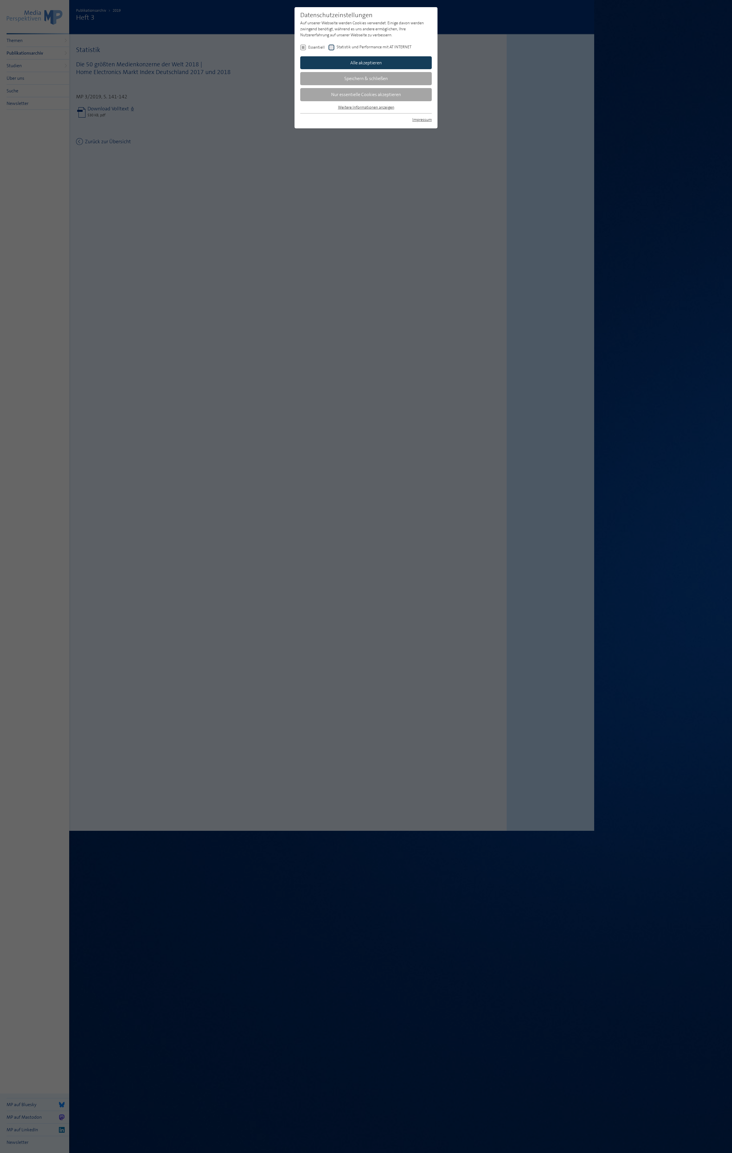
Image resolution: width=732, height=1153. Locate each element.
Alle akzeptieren (366, 63)
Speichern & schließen (366, 78)
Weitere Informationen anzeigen (366, 107)
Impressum (422, 119)
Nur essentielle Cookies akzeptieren (366, 94)
